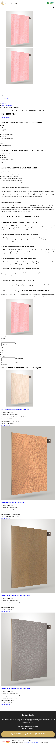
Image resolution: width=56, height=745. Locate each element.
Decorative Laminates (6, 105)
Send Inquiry (6, 98)
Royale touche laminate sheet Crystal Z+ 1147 (15, 688)
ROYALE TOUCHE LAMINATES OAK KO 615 (15, 409)
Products (3, 103)
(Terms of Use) (33, 740)
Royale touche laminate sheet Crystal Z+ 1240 (15, 595)
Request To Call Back (6, 100)
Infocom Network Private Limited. (31, 742)
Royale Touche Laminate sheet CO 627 (13, 502)
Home (2, 101)
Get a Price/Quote (5, 117)
